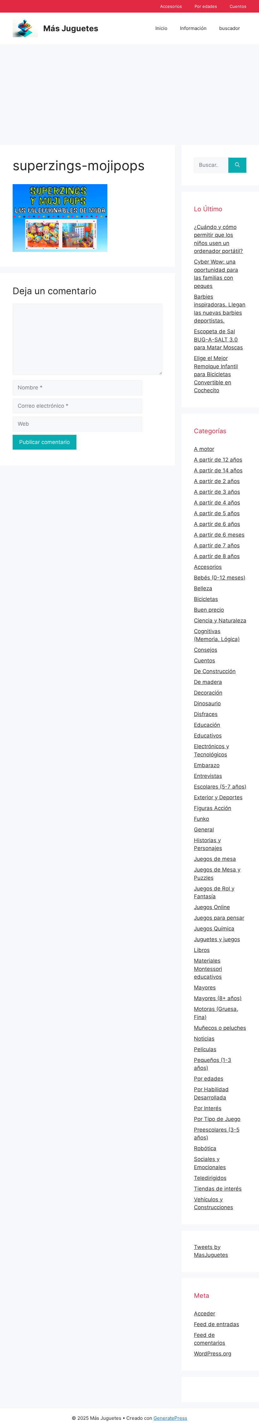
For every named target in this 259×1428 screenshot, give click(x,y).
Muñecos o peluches (220, 1028)
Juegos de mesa (215, 859)
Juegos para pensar (219, 918)
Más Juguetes (70, 28)
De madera (208, 682)
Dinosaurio (207, 703)
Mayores (205, 987)
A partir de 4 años (217, 502)
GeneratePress (170, 1418)
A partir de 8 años (217, 556)
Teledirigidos (210, 1178)
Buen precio (209, 610)
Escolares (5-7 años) (220, 787)
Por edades (206, 6)
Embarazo (207, 765)
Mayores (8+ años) (218, 998)
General (204, 829)
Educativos (208, 735)
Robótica (205, 1148)
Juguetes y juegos (217, 939)
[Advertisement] (129, 91)
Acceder (204, 1313)
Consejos (205, 650)
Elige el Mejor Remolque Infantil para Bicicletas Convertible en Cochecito (216, 374)
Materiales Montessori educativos (208, 969)
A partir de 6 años (217, 524)
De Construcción (215, 671)
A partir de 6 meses (219, 535)
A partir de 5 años (217, 513)
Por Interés (207, 1108)
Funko (201, 819)
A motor (204, 449)
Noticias (204, 1038)
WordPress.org (212, 1353)
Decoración (208, 693)
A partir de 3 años (217, 492)
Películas (205, 1049)
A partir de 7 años (217, 545)
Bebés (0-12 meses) (219, 577)
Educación (207, 725)
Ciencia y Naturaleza (220, 620)
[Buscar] (237, 165)
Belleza (203, 588)
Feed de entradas (216, 1324)
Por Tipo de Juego (217, 1119)
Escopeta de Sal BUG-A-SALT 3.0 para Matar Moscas (218, 339)
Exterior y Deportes (218, 797)
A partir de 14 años (218, 470)
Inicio (161, 28)
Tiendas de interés (218, 1189)
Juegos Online (212, 907)
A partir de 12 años (218, 460)
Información (193, 28)
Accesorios (171, 6)
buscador (229, 28)
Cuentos (238, 6)
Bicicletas (206, 599)
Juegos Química (214, 928)
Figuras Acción (212, 808)
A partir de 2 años (217, 481)
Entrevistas (208, 776)
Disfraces (206, 714)
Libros (202, 950)
